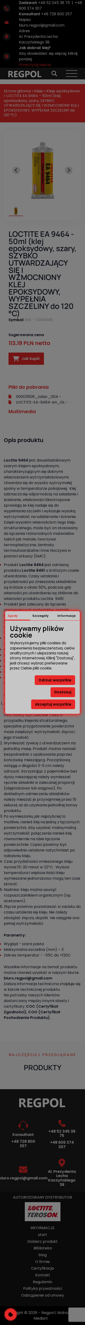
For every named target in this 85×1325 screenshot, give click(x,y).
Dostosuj (62, 692)
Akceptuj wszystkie (53, 704)
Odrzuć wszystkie (54, 680)
